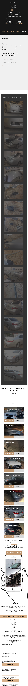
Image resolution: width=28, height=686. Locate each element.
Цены (14, 627)
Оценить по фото (14, 552)
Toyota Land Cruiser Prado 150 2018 (13, 410)
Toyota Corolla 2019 (12, 442)
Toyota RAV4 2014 (11, 425)
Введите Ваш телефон (7, 644)
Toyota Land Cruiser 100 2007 (13, 476)
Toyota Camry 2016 (12, 508)
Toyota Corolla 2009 (12, 492)
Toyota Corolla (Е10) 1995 (14, 459)
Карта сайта (14, 641)
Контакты (14, 603)
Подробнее (18, 420)
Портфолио (14, 629)
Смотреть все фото (9, 420)
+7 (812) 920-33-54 (14, 12)
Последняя (14, 403)
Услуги (14, 626)
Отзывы (14, 630)
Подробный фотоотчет (9, 65)
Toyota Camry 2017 (12, 525)
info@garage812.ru (15, 609)
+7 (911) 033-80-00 (17, 14)
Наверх (14, 642)
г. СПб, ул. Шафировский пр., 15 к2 (14, 16)
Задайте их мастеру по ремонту (13, 616)
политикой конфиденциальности (14, 640)
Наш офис (14, 612)
